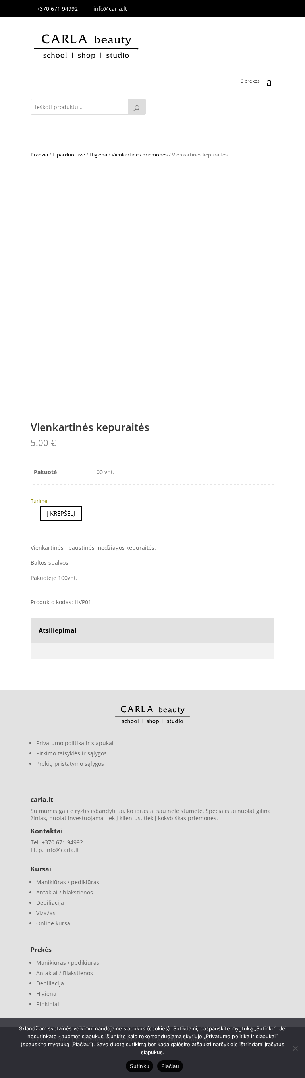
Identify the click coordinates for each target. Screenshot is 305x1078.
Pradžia (39, 154)
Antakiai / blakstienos (64, 892)
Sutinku (139, 1066)
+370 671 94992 (57, 8)
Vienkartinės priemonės (140, 154)
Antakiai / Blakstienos (64, 973)
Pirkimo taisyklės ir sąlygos (71, 753)
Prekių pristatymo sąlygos (70, 763)
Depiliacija (50, 902)
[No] (295, 1048)
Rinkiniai (47, 1004)
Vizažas (46, 913)
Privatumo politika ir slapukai (75, 743)
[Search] (137, 107)
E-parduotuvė (68, 154)
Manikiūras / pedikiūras (67, 882)
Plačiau (170, 1066)
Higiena (98, 154)
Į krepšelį (61, 513)
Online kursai (54, 923)
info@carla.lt (110, 8)
